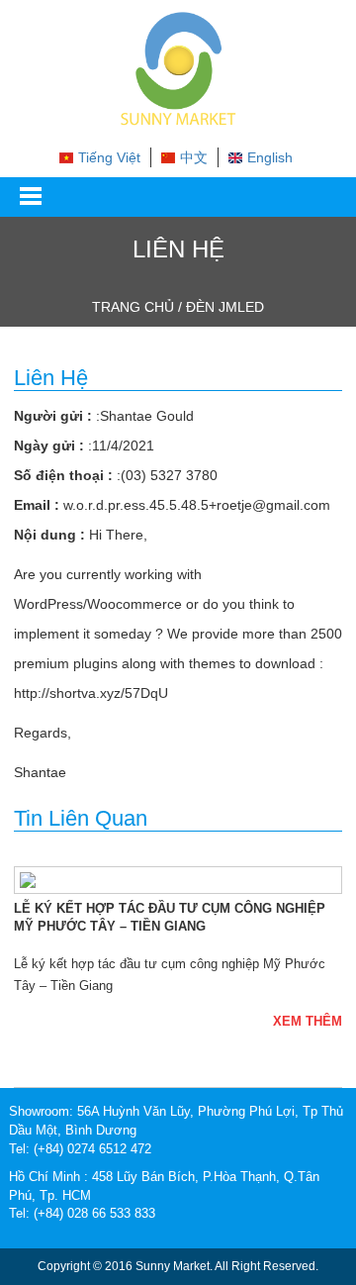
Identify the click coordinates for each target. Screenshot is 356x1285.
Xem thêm (307, 1021)
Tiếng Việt (109, 157)
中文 (194, 157)
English (270, 157)
